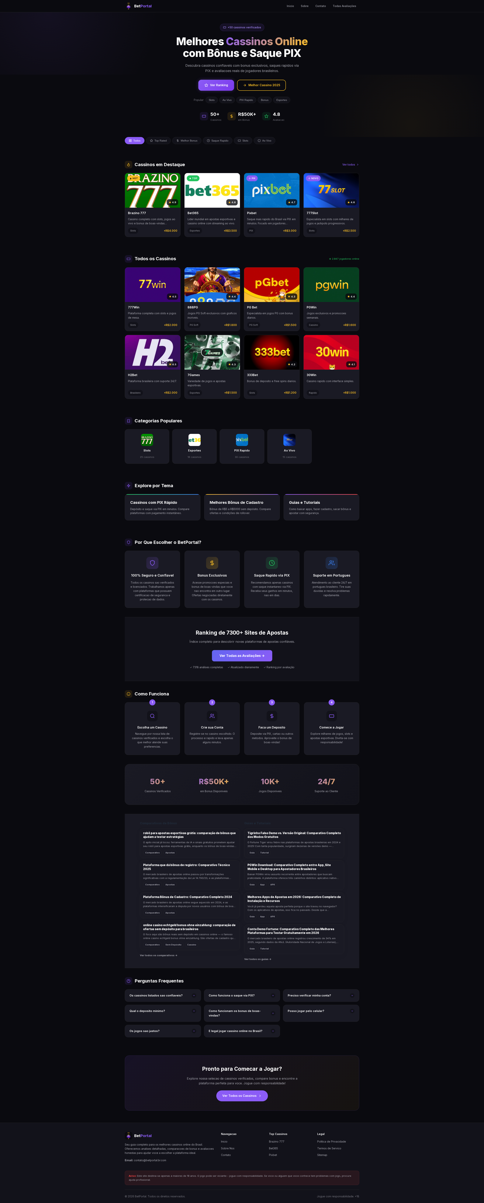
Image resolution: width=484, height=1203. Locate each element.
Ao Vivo (227, 99)
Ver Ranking (219, 85)
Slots (212, 99)
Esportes (281, 99)
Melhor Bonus (189, 140)
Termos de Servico (329, 1148)
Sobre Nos (227, 1148)
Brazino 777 (276, 1141)
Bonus (264, 99)
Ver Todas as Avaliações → (242, 656)
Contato (320, 6)
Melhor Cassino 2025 (264, 85)
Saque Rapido (219, 140)
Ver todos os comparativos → (159, 955)
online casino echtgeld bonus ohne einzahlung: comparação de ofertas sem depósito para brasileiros (189, 927)
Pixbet (273, 1155)
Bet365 (273, 1148)
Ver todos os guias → (257, 959)
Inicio (290, 6)
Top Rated (160, 140)
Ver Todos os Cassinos (239, 1096)
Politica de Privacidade (331, 1141)
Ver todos (348, 164)
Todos (136, 140)
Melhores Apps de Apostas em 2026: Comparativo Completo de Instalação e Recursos (294, 899)
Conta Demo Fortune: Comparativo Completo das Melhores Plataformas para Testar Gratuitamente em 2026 (290, 931)
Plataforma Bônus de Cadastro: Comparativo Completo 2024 (187, 897)
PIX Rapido (246, 99)
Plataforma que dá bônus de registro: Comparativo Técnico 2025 (186, 867)
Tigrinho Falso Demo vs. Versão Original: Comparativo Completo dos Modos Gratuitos (294, 835)
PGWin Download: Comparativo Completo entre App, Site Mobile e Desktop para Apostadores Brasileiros (289, 867)
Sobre (305, 6)
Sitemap (322, 1155)
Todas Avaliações (344, 6)
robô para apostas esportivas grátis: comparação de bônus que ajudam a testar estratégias (189, 835)
